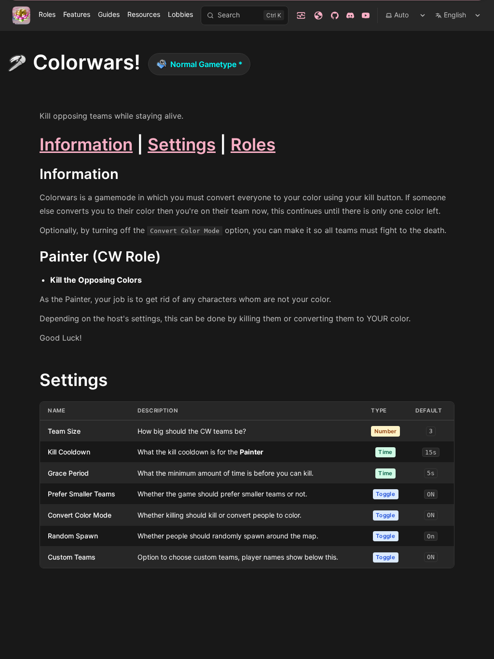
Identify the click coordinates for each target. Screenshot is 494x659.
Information (86, 144)
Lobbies (180, 14)
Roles (47, 14)
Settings (182, 144)
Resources (143, 14)
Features (76, 14)
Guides (109, 14)
